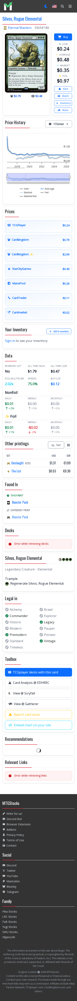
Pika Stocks (9, 911)
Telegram (13, 892)
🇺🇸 (54, 6)
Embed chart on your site (32, 725)
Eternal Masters (19, 28)
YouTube (12, 876)
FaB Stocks (9, 922)
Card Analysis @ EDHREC (31, 682)
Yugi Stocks (9, 927)
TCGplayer (58, 124)
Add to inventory (61, 331)
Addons (11, 829)
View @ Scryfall (24, 693)
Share (65, 110)
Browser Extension (19, 824)
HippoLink (8, 937)
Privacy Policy (15, 835)
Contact (12, 845)
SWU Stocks (10, 932)
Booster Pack (20, 502)
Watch (65, 96)
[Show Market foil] (28, 196)
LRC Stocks (9, 916)
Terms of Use (15, 840)
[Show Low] (24, 188)
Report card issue (27, 714)
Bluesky (11, 886)
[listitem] (8, 6)
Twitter (11, 870)
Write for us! (14, 813)
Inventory (65, 103)
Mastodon (13, 881)
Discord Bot (14, 819)
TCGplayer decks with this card (35, 672)
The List (15, 471)
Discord (11, 865)
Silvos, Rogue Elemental (22, 18)
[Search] (62, 6)
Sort (58, 445)
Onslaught (17, 463)
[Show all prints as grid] (68, 444)
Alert (65, 89)
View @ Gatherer (26, 704)
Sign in (10, 341)
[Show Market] (26, 192)
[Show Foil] (45, 192)
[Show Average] (47, 188)
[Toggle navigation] (70, 6)
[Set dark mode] (46, 6)
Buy (65, 37)
